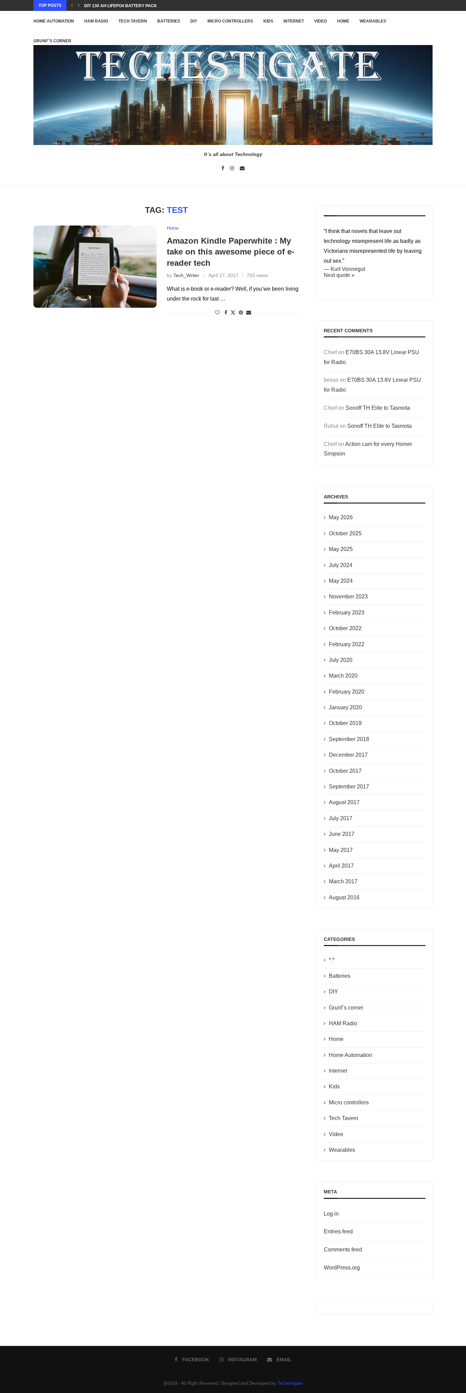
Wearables (373, 21)
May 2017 (341, 850)
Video (320, 21)
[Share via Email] (248, 312)
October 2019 (345, 723)
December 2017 (348, 755)
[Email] (242, 168)
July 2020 (340, 660)
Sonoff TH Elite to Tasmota (378, 408)
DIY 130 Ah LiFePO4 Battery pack (120, 5)
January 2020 (345, 707)
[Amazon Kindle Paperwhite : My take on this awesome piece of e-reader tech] (95, 266)
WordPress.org (342, 1268)
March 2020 (343, 676)
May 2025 (341, 549)
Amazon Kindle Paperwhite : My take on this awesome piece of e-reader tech (230, 251)
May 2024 (341, 581)
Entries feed (338, 1231)
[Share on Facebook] (225, 312)
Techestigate (290, 1383)
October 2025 (345, 533)
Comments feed (343, 1249)
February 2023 (346, 612)
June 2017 (341, 834)
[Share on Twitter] (233, 312)
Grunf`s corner (346, 1008)
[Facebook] (222, 168)
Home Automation (53, 21)
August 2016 (344, 897)
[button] (72, 5)
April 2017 (341, 866)
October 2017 (345, 771)
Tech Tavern (132, 21)
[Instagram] (232, 168)
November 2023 (348, 596)
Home (343, 21)
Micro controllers (230, 21)
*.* (331, 960)
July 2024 (340, 565)
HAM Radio (96, 21)
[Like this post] (217, 312)
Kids (268, 21)
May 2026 (341, 517)
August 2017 (344, 802)
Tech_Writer (186, 275)
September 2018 (349, 739)
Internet (293, 21)
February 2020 (346, 692)
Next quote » (339, 275)
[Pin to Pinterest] (241, 312)
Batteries (168, 21)
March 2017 (343, 881)
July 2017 (340, 818)
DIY (193, 21)
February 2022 (346, 644)
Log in (331, 1214)
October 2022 (345, 628)
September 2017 (349, 786)
